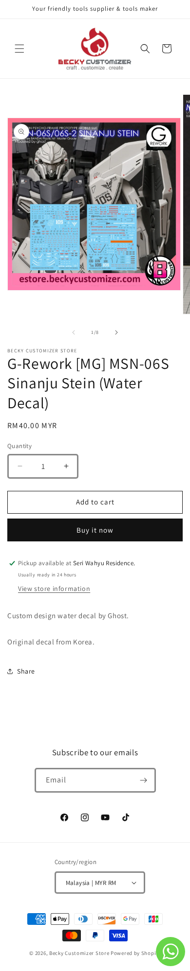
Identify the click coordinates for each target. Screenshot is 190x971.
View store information (54, 588)
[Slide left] (73, 332)
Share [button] (26, 671)
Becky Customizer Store (79, 953)
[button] (19, 48)
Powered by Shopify (136, 953)
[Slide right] (116, 332)
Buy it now (95, 530)
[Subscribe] (143, 780)
